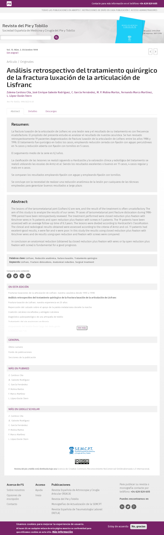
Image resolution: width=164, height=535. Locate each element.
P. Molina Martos (16, 389)
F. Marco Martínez (16, 393)
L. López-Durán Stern (18, 398)
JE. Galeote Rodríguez (18, 380)
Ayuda (39, 490)
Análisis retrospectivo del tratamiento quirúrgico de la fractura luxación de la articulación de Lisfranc (62, 297)
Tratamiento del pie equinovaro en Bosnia (28, 321)
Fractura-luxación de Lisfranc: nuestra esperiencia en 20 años (37, 302)
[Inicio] (9, 3)
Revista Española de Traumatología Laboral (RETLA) (77, 511)
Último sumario (15, 347)
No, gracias (138, 526)
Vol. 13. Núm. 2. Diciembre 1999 (22, 50)
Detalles (32, 111)
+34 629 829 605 (148, 3)
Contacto (12, 504)
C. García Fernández (18, 384)
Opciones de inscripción (14, 497)
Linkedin (122, 506)
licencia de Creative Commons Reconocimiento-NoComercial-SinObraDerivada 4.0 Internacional (103, 468)
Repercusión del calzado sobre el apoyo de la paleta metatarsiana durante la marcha (50, 307)
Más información (62, 531)
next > (155, 51)
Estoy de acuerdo (118, 526)
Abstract (15, 111)
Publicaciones (61, 484)
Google (133, 506)
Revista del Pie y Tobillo (65, 499)
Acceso (40, 484)
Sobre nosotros (16, 490)
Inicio (38, 495)
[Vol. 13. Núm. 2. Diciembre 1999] (129, 35)
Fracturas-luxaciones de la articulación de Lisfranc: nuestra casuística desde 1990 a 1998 (51, 293)
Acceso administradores (144, 10)
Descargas (51, 111)
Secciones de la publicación (22, 357)
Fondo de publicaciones (20, 352)
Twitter (128, 506)
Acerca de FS (15, 484)
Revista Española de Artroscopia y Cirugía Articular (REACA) (75, 492)
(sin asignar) (12, 53)
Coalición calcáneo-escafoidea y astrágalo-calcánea (33, 312)
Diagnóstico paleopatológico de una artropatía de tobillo (35, 316)
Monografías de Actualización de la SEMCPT (77, 504)
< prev (150, 51)
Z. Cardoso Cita (15, 375)
